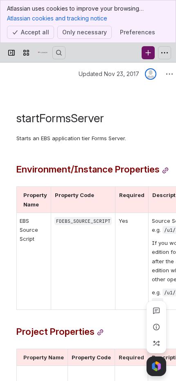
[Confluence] (42, 52)
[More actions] (169, 74)
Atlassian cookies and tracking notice (57, 18)
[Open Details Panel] (156, 327)
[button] (42, 195)
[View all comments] (156, 310)
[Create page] (156, 343)
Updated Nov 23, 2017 (109, 73)
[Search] (58, 52)
